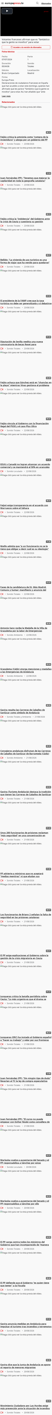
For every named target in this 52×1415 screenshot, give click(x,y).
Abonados (46, 3)
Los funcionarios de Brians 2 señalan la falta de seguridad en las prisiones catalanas (25, 916)
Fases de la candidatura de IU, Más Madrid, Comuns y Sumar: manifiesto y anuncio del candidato (23, 589)
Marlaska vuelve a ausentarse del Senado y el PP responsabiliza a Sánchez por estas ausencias (24, 1162)
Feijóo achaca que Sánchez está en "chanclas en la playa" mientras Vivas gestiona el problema (26, 384)
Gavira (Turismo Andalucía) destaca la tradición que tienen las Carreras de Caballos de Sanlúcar (25, 793)
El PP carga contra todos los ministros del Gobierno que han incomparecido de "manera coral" (24, 1243)
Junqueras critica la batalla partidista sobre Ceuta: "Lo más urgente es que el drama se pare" (23, 998)
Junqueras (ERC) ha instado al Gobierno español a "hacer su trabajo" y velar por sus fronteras (25, 1038)
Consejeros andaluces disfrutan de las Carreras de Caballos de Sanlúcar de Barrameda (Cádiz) (25, 752)
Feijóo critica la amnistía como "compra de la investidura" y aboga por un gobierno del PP (24, 138)
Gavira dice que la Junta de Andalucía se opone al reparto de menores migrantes (25, 1366)
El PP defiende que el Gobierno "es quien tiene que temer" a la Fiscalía (24, 1284)
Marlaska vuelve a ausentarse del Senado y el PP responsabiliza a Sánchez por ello (24, 1202)
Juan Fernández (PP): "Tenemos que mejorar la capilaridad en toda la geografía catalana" (25, 179)
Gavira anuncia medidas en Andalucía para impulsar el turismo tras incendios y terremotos (26, 1325)
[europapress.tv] (14, 3)
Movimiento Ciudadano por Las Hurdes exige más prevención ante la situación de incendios (25, 1407)
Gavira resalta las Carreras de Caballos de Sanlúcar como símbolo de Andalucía (22, 711)
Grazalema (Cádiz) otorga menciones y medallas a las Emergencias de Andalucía (26, 670)
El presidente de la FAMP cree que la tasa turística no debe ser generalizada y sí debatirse (26, 302)
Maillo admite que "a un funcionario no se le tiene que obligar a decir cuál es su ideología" (24, 547)
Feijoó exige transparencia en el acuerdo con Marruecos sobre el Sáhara (24, 507)
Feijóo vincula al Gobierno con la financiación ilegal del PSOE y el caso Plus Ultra (24, 425)
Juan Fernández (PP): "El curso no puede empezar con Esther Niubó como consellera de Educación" (25, 1121)
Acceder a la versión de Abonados (27, 47)
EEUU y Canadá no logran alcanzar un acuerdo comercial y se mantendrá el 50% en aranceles (25, 466)
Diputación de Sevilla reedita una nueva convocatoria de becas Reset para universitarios (21, 343)
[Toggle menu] (2, 3)
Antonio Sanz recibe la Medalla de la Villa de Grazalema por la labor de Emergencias (23, 629)
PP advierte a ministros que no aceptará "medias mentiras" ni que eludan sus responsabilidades (21, 875)
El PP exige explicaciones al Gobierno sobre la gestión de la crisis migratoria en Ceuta (24, 957)
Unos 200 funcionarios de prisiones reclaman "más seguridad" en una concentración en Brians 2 (24, 834)
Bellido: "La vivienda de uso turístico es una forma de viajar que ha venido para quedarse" (24, 261)
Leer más (6, 96)
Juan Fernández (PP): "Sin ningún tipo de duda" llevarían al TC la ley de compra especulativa (25, 1079)
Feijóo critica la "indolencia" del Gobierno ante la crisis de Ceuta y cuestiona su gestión (25, 220)
